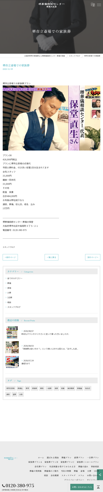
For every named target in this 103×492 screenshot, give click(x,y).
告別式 (87, 388)
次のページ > (92, 257)
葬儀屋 (79, 388)
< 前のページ (10, 257)
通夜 (8, 394)
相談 (9, 302)
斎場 (9, 288)
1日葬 (9, 297)
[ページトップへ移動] (98, 487)
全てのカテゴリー (14, 278)
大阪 (21, 394)
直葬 (56, 388)
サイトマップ (93, 479)
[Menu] (99, 5)
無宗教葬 (71, 388)
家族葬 (34, 388)
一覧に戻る (51, 257)
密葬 (14, 394)
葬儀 (9, 283)
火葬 (9, 292)
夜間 (62, 388)
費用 (41, 388)
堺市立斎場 (10, 388)
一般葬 (49, 388)
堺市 (27, 388)
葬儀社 (20, 388)
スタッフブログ (9, 247)
